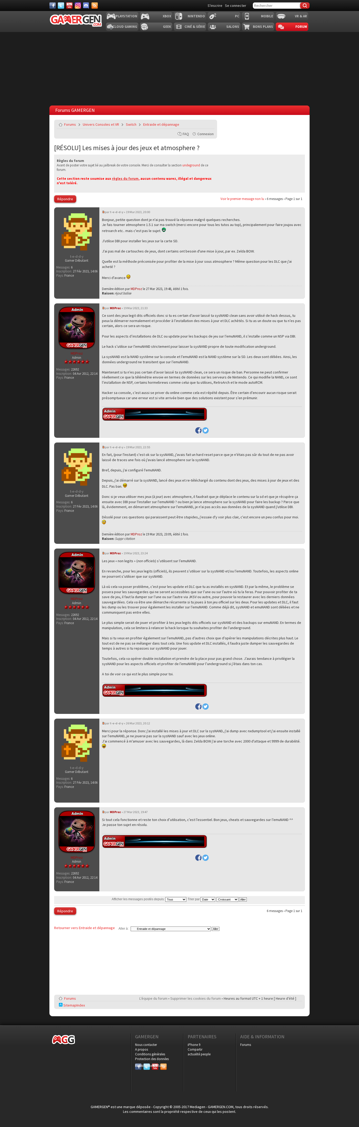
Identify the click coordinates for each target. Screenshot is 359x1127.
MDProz (136, 289)
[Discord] (86, 5)
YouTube (155, 1065)
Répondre (65, 199)
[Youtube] (69, 5)
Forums (70, 124)
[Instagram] (78, 5)
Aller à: (124, 928)
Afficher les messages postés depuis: (138, 899)
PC (237, 16)
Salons (232, 26)
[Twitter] (61, 5)
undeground (191, 165)
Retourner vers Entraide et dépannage (84, 927)
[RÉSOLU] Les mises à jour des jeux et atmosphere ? (126, 147)
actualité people (199, 1054)
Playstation (126, 16)
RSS (163, 1065)
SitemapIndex (74, 1005)
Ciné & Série (194, 26)
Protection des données (152, 1059)
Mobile (267, 16)
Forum (301, 26)
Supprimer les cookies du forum (195, 998)
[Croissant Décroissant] (232, 899)
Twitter (146, 1065)
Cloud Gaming (124, 26)
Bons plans (263, 26)
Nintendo (196, 16)
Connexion (205, 133)
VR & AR (301, 16)
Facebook (138, 1065)
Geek (167, 26)
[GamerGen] (75, 20)
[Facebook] (52, 5)
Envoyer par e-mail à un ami (209, 124)
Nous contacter (146, 1044)
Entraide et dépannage (161, 124)
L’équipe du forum (153, 998)
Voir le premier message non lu (242, 199)
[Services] (94, 5)
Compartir (195, 1049)
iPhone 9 (194, 1044)
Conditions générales (150, 1054)
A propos (141, 1049)
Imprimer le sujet (197, 124)
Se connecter (235, 5)
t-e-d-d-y (116, 212)
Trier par (194, 899)
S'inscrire (215, 5)
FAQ (186, 133)
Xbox (167, 16)
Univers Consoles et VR (101, 124)
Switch (131, 124)
